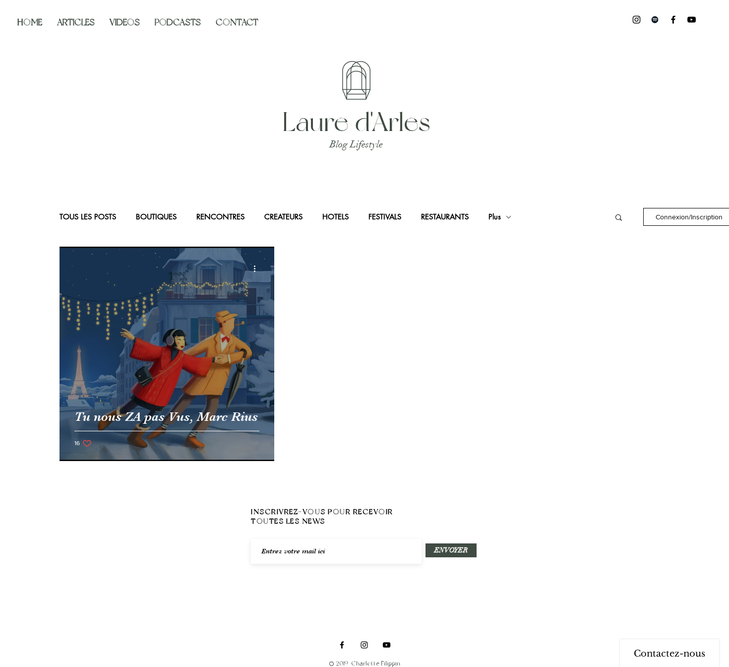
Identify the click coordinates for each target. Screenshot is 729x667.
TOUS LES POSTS (88, 216)
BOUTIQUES (156, 216)
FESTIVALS (384, 216)
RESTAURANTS (445, 216)
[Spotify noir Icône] (655, 19)
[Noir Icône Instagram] (636, 19)
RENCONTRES (220, 216)
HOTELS (335, 216)
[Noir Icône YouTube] (691, 19)
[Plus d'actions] (258, 268)
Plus (494, 216)
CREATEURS (283, 216)
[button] (618, 218)
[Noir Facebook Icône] (673, 19)
